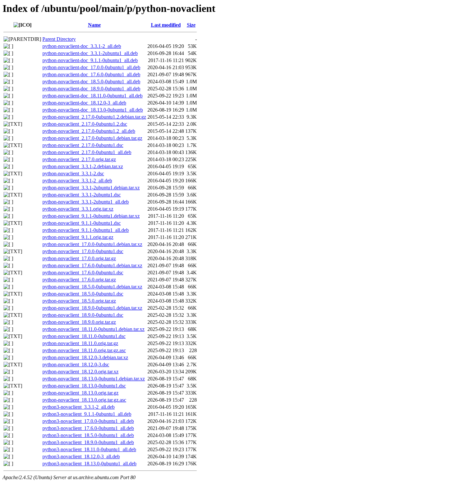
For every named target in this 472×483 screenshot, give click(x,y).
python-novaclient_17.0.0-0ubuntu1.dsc (82, 251)
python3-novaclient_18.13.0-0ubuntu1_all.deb (89, 463)
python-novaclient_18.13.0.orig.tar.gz (80, 393)
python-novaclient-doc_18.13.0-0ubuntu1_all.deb (92, 110)
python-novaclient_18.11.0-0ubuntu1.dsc (84, 336)
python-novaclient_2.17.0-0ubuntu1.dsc (82, 145)
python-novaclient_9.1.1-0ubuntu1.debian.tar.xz (91, 216)
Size (191, 25)
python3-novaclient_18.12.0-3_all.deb (81, 456)
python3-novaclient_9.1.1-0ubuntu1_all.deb (86, 414)
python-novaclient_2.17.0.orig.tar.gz (79, 159)
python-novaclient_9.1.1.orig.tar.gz (77, 237)
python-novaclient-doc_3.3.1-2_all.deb (81, 46)
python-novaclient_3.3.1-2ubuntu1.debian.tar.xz (91, 187)
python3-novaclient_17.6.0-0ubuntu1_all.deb (88, 428)
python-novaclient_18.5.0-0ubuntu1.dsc (82, 293)
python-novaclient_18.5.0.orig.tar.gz (79, 301)
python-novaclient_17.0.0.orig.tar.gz (79, 258)
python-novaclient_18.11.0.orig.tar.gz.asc (84, 350)
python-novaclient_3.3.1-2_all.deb (77, 180)
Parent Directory (59, 39)
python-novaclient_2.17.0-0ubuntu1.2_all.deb (88, 131)
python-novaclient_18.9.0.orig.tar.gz (79, 322)
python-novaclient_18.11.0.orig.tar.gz (80, 343)
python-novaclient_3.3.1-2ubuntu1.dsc (81, 194)
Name (94, 25)
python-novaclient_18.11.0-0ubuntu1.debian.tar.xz (93, 329)
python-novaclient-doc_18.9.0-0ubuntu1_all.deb (91, 88)
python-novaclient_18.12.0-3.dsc (75, 364)
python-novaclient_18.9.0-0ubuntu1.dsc (82, 315)
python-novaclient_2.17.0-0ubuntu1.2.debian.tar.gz (94, 117)
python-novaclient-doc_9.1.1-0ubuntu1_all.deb (90, 60)
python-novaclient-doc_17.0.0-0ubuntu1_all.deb (91, 67)
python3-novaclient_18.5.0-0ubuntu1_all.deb (88, 435)
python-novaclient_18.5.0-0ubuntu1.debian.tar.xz (92, 286)
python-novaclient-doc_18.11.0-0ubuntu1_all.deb (92, 95)
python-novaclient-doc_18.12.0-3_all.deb (84, 102)
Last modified (166, 25)
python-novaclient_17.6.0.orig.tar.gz (79, 279)
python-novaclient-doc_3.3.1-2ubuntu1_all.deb (90, 53)
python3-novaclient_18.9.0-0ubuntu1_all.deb (88, 442)
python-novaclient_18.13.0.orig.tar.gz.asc (84, 400)
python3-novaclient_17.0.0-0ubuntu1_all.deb (88, 421)
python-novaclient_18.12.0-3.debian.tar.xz (85, 357)
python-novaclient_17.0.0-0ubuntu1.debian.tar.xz (92, 244)
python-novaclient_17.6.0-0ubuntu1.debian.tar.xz (92, 265)
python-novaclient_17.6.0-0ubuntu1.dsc (82, 272)
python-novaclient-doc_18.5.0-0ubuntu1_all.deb (91, 81)
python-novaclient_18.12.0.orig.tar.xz (80, 371)
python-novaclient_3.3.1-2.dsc (73, 173)
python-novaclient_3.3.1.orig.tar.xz (77, 209)
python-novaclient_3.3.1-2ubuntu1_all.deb (85, 202)
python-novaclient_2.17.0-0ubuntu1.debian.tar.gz (92, 138)
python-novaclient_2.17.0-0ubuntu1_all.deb (86, 152)
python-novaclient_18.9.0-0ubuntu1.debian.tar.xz (92, 308)
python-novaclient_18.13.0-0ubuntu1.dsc (84, 385)
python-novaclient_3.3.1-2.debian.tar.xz (82, 166)
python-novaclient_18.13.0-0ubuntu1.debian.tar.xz (93, 378)
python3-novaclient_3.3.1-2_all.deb (78, 407)
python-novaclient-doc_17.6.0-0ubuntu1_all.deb (91, 74)
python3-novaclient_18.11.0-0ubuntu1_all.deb (89, 449)
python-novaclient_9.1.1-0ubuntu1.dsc (81, 223)
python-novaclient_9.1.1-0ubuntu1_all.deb (85, 230)
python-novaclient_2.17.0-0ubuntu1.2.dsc (84, 124)
